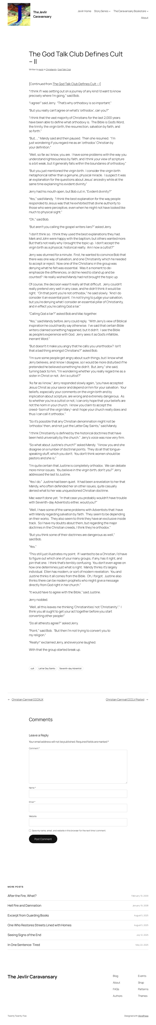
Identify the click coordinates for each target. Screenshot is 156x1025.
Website (33, 816)
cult (32, 668)
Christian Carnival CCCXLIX (27, 699)
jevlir (41, 69)
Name (32, 787)
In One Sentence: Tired (24, 945)
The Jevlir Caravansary (42, 14)
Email (32, 801)
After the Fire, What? (22, 895)
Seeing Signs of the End (24, 935)
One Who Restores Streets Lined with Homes (39, 925)
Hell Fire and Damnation (24, 905)
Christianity (51, 69)
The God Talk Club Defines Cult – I (76, 84)
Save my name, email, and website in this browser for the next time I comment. (69, 830)
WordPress (143, 1015)
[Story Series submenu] (109, 11)
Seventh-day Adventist (70, 668)
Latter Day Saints (47, 668)
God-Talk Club (64, 69)
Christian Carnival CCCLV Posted (125, 699)
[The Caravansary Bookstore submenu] (147, 11)
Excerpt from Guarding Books (28, 915)
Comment (34, 748)
